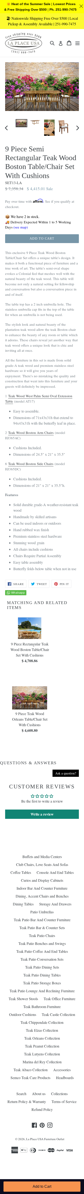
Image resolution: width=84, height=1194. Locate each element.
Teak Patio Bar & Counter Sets (42, 927)
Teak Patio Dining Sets (42, 967)
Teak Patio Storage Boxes (42, 982)
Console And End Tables (55, 872)
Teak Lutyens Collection (42, 1053)
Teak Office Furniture (59, 998)
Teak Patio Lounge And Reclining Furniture (42, 990)
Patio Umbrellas (42, 911)
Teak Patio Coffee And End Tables (42, 951)
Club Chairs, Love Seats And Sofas (42, 864)
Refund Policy (42, 1109)
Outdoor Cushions (22, 1014)
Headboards (65, 1077)
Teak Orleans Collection (42, 1038)
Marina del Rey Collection (42, 1061)
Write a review (42, 814)
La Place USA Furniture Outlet (45, 1139)
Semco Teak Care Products (30, 1077)
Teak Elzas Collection (42, 1030)
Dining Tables (23, 903)
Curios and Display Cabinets (42, 880)
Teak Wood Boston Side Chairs (30, 463)
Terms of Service (64, 1101)
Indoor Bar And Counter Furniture (42, 888)
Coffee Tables (20, 872)
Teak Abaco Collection (31, 1069)
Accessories (62, 1069)
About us (39, 1093)
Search (21, 1093)
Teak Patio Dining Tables (42, 975)
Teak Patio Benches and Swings (42, 943)
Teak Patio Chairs (42, 935)
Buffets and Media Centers (42, 856)
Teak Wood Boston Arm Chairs (31, 432)
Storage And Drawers (55, 903)
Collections (59, 1093)
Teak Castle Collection (58, 1014)
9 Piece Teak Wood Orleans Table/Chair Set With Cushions (29, 719)
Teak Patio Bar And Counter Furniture (42, 919)
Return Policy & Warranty (26, 1101)
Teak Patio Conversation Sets (42, 959)
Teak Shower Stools (23, 998)
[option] (21, 123)
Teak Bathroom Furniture (42, 1006)
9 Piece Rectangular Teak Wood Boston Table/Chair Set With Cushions (29, 649)
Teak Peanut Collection (42, 1046)
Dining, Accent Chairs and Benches (42, 896)
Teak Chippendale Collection (42, 1022)
